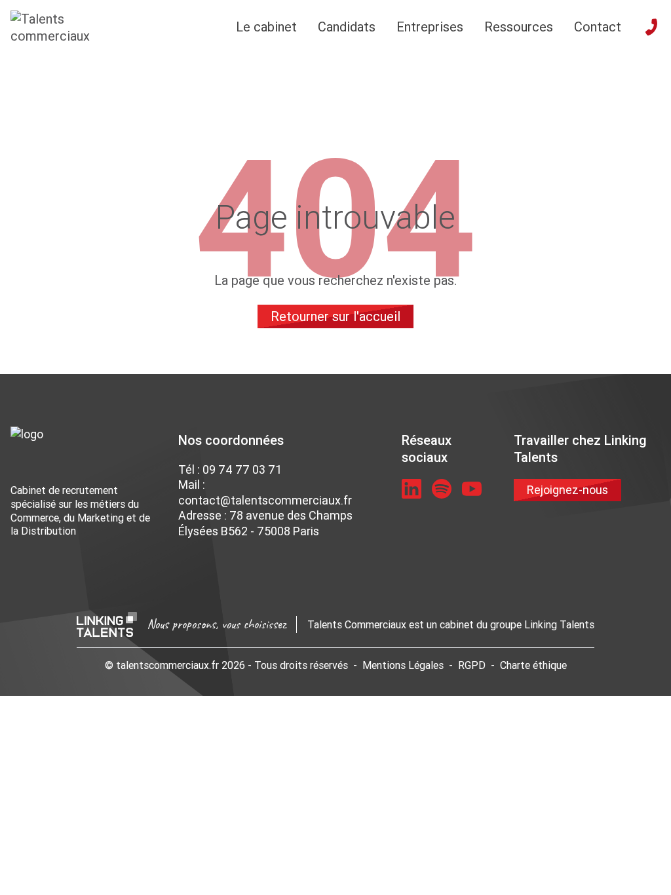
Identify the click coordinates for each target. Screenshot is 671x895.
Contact (597, 26)
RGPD (472, 665)
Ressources (518, 26)
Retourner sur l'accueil (335, 316)
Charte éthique (533, 665)
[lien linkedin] (411, 489)
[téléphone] (651, 27)
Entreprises (429, 26)
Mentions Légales (403, 665)
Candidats (346, 26)
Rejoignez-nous (567, 489)
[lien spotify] (441, 489)
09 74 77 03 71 (242, 469)
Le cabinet (266, 26)
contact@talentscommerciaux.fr (265, 500)
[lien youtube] (472, 489)
